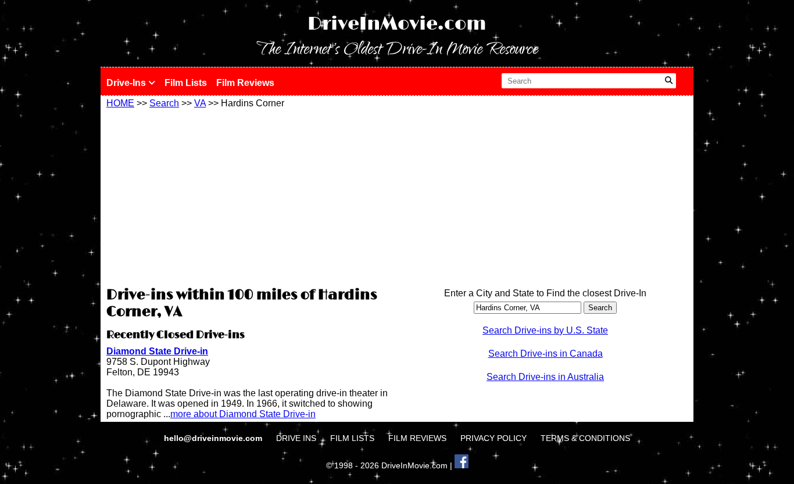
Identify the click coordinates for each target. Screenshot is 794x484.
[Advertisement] (248, 195)
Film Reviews (245, 83)
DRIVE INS (296, 438)
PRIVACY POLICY (493, 438)
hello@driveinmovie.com (214, 438)
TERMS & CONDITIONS (585, 438)
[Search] (668, 80)
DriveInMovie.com (397, 24)
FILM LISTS (352, 438)
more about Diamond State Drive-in (243, 414)
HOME (120, 103)
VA (200, 103)
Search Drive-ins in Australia (545, 377)
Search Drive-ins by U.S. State (545, 330)
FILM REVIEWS (417, 438)
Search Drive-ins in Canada (545, 353)
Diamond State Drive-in (157, 351)
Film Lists (185, 83)
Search (164, 103)
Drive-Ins (127, 83)
